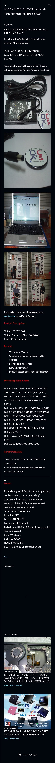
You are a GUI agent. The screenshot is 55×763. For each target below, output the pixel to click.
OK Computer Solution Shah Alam (25, 9)
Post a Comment (16, 685)
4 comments (14, 739)
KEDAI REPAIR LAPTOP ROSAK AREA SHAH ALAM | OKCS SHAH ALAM (26, 733)
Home (7, 14)
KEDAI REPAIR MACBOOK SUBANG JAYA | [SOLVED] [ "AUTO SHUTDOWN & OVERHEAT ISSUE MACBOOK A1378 (27, 678)
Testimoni (16, 14)
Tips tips (27, 14)
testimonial (9, 316)
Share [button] (6, 557)
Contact (36, 14)
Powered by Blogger (29, 755)
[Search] (49, 4)
